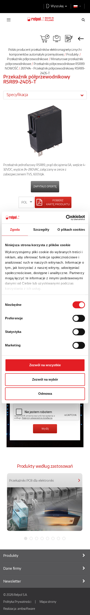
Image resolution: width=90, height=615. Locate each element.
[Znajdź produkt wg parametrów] (57, 38)
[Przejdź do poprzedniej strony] (81, 38)
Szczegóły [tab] (41, 229)
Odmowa (45, 393)
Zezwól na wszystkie (45, 365)
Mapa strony (48, 601)
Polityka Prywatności (17, 601)
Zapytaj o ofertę (44, 186)
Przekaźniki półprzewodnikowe (27, 59)
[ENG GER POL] (26, 202)
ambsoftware (26, 608)
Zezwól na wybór (45, 379)
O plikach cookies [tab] (71, 229)
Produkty (72, 54)
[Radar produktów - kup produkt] (45, 38)
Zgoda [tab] (15, 229)
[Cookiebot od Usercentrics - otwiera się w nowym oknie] (66, 217)
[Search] (83, 19)
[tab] (45, 95)
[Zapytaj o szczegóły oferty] (69, 38)
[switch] (79, 318)
